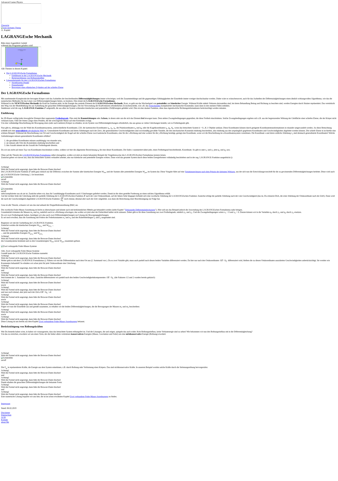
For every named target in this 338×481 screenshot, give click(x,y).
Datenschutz (6, 415)
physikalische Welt (30, 131)
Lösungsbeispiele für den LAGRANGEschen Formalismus (31, 80)
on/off (3, 179)
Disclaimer (5, 412)
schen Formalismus (37, 155)
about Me (5, 422)
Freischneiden (155, 106)
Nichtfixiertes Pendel (20, 83)
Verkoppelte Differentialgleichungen (140, 210)
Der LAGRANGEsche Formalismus (21, 73)
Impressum (5, 404)
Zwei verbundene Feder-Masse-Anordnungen (58, 321)
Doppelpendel (17, 85)
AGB (3, 417)
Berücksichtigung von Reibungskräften (28, 78)
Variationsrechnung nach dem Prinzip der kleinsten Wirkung (210, 172)
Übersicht (5, 25)
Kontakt (4, 420)
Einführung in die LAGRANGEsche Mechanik (31, 75)
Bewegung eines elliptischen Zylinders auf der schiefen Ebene (37, 87)
